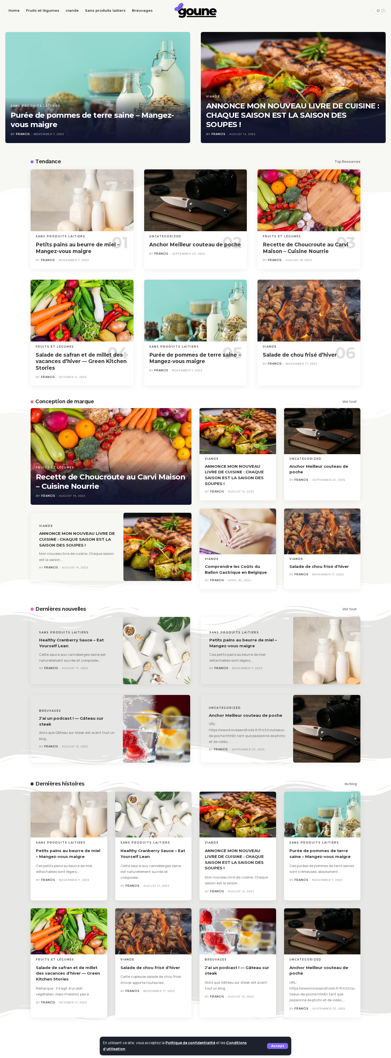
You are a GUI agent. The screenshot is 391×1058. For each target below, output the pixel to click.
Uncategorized (165, 236)
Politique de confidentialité (190, 1042)
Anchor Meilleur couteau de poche (195, 245)
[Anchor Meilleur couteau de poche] (195, 200)
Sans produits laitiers (35, 106)
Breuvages (50, 711)
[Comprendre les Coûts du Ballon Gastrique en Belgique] (237, 531)
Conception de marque (64, 401)
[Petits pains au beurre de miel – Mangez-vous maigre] (82, 200)
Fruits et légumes (282, 236)
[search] (366, 11)
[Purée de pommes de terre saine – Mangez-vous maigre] (97, 87)
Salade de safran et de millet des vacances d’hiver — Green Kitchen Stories (81, 361)
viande (213, 96)
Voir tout (349, 401)
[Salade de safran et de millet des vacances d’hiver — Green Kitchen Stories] (82, 310)
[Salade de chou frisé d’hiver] (308, 310)
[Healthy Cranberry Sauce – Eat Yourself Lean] (156, 651)
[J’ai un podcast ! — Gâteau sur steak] (156, 729)
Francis (23, 134)
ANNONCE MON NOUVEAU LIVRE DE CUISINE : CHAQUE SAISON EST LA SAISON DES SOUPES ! (292, 115)
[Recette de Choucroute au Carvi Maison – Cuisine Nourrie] (308, 200)
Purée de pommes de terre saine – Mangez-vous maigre (195, 358)
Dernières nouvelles (60, 609)
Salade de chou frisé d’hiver (300, 355)
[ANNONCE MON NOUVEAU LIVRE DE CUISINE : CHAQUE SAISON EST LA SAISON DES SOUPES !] (293, 87)
